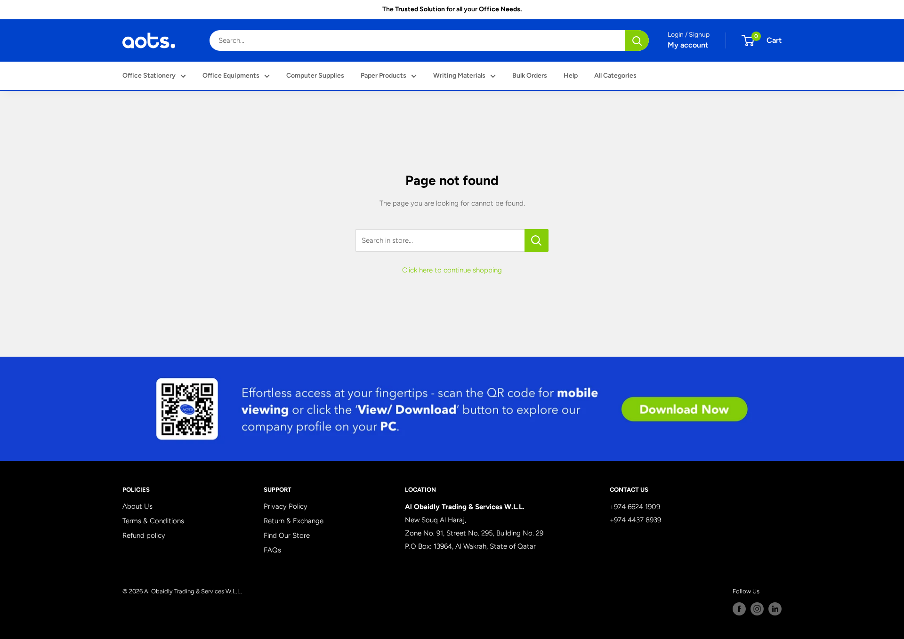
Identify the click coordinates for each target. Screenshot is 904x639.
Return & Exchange (293, 521)
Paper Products (383, 76)
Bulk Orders (529, 76)
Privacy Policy (285, 506)
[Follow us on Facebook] (739, 608)
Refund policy (143, 535)
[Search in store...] (537, 240)
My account (688, 44)
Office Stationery (149, 76)
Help (571, 76)
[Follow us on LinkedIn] (775, 608)
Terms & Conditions (153, 521)
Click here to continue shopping (452, 270)
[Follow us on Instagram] (757, 608)
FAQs (272, 550)
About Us (137, 506)
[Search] (637, 40)
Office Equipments (230, 76)
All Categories (615, 76)
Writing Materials (459, 76)
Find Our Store (287, 535)
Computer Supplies (315, 76)
